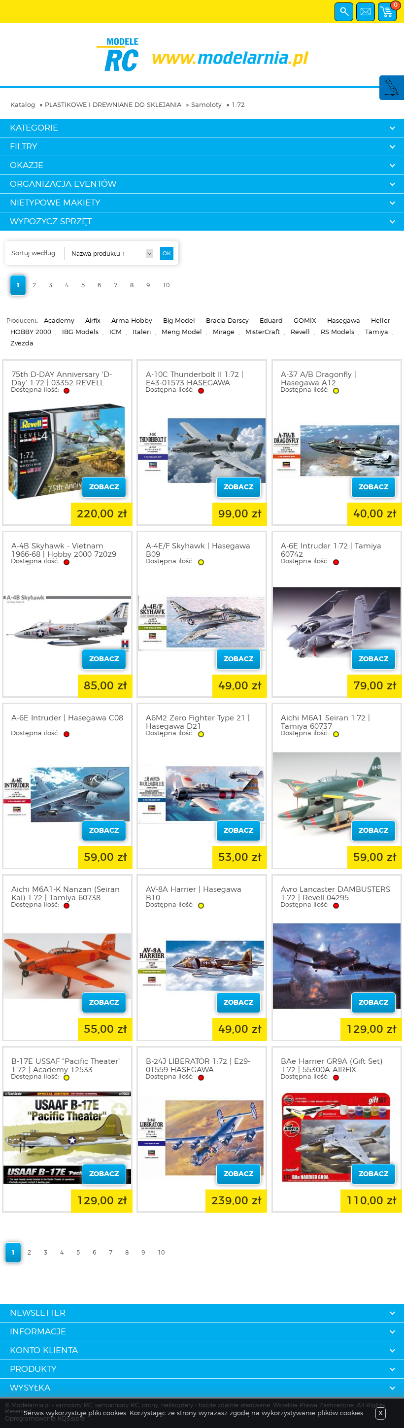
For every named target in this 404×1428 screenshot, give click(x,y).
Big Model (179, 321)
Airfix (93, 321)
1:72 (238, 105)
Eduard (271, 321)
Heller (380, 321)
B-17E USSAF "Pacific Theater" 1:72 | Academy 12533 (66, 1066)
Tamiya (376, 332)
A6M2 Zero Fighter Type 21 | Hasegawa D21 (198, 722)
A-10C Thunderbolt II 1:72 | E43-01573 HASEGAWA (194, 379)
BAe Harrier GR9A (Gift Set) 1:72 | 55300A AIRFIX (331, 1066)
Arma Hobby (131, 321)
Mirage (224, 332)
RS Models (337, 332)
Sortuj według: (34, 253)
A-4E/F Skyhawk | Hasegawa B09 (198, 550)
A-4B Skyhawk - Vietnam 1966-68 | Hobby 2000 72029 (63, 550)
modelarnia (202, 54)
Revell (300, 332)
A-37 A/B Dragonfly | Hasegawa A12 (318, 379)
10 (166, 285)
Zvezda (22, 343)
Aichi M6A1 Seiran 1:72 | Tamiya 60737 (325, 722)
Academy (59, 321)
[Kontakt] (365, 11)
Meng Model (182, 332)
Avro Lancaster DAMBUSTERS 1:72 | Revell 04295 (335, 894)
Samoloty (206, 105)
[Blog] (391, 95)
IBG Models (80, 332)
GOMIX (305, 321)
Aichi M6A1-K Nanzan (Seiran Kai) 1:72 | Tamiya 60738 (65, 894)
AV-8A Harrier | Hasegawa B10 (193, 894)
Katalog (22, 105)
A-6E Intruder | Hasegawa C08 (67, 718)
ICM (115, 332)
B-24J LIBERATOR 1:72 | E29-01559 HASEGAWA (198, 1066)
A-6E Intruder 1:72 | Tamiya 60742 (331, 550)
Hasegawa (343, 321)
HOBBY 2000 (30, 332)
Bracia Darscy (227, 321)
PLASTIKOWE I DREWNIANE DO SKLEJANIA (113, 105)
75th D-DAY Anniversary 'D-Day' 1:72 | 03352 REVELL (61, 379)
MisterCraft (262, 332)
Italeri (142, 332)
